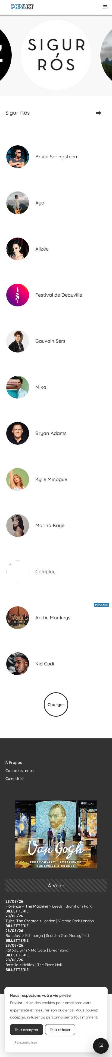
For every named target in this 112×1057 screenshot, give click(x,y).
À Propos (13, 762)
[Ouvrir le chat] (101, 1046)
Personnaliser (25, 1042)
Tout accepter (26, 1029)
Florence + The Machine (26, 906)
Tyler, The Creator (21, 920)
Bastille (11, 964)
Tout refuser (60, 1029)
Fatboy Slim (16, 950)
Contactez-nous (19, 770)
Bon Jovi (13, 935)
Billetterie (17, 911)
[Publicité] (56, 834)
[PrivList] (22, 7)
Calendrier (14, 778)
